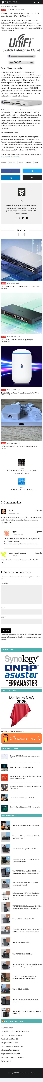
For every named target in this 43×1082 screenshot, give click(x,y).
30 (19, 390)
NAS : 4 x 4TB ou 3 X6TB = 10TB (13, 1046)
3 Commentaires (20, 9)
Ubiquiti (29, 162)
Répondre (38, 510)
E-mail (3, 617)
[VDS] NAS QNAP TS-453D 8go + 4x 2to (15, 1031)
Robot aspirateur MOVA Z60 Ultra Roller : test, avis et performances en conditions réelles (26, 895)
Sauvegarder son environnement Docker (22, 767)
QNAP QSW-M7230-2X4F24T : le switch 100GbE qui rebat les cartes (20, 287)
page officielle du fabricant (10, 157)
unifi (36, 162)
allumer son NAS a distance (10, 1050)
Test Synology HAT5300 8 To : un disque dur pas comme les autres (21, 471)
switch (21, 162)
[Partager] (10, 171)
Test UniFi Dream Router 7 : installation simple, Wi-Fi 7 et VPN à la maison (20, 394)
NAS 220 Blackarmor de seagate (12, 1035)
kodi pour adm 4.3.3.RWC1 (10, 1043)
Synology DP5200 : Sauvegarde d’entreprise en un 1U (25, 757)
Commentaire (5, 583)
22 (20, 443)
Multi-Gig (12, 162)
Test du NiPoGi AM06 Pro (21, 989)
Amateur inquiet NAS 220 (9, 1039)
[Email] (32, 177)
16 (19, 336)
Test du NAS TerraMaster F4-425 (23, 919)
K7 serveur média (7, 1028)
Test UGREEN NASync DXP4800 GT (25, 849)
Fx (21, 201)
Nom (2, 608)
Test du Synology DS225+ (21, 942)
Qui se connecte (6, 1061)
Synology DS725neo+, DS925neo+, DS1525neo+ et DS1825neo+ (25, 787)
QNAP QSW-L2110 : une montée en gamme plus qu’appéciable (17, 340)
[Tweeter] (32, 171)
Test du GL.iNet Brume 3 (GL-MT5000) (22, 798)
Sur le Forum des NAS (13, 1021)
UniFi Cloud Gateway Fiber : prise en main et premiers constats (19, 447)
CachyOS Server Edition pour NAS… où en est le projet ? (25, 808)
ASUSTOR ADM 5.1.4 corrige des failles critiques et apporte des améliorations (25, 777)
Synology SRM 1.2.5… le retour (21, 488)
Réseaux (4, 9)
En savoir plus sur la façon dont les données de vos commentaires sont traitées (21, 637)
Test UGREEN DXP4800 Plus (22, 954)
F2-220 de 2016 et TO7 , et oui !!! (12, 1057)
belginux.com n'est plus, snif (10, 1054)
